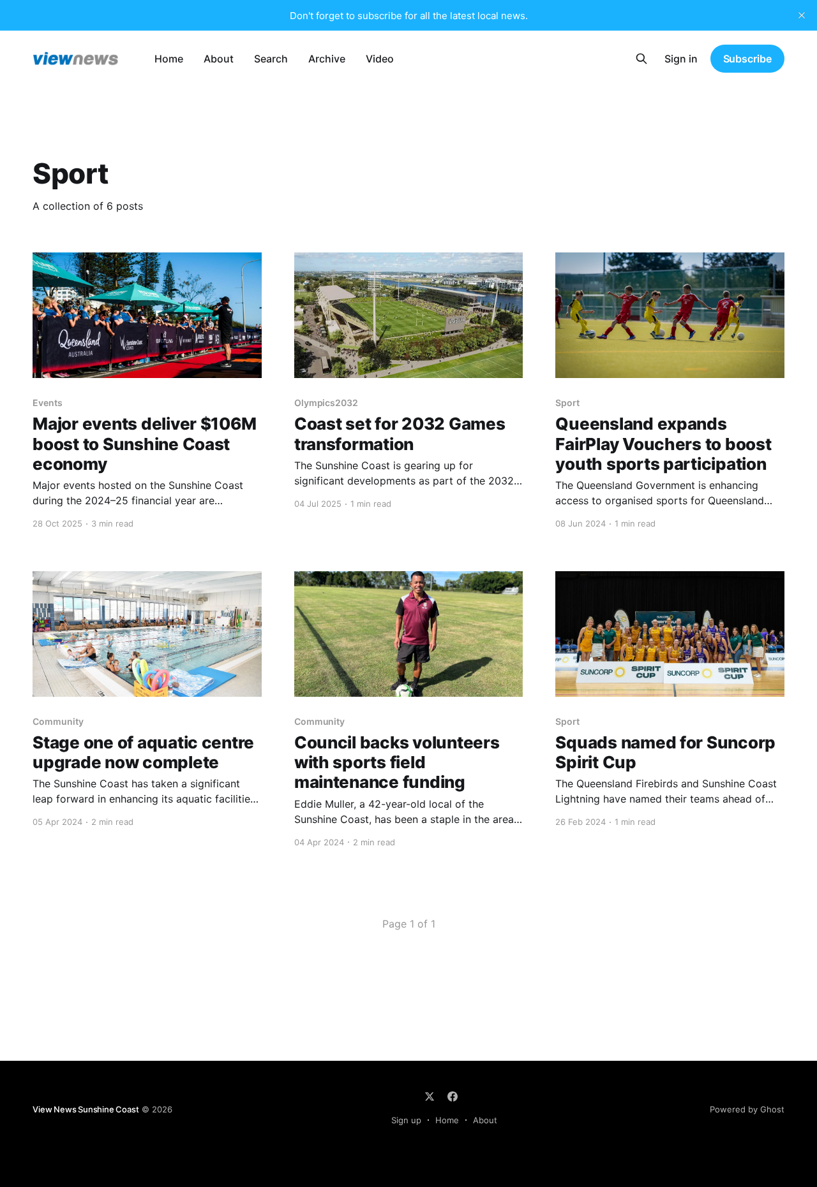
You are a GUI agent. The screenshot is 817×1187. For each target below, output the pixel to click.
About (219, 58)
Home (168, 58)
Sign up (406, 1120)
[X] (429, 1096)
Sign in (681, 58)
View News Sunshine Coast (86, 1109)
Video (380, 58)
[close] (801, 15)
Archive (326, 58)
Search (271, 58)
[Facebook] (452, 1096)
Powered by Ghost (747, 1109)
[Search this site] (641, 58)
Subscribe (747, 58)
